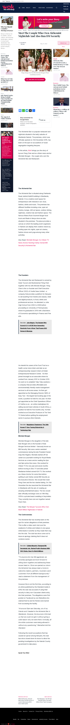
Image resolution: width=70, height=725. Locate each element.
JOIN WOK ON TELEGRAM (36, 79)
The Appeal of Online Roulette (6, 117)
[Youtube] (68, 1)
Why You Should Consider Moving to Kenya (7, 29)
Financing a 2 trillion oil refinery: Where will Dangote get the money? (61, 112)
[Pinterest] (16, 26)
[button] (56, 7)
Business (4, 24)
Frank (13, 724)
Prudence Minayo (23, 43)
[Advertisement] (35, 96)
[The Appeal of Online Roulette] (7, 125)
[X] (66, 1)
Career (2, 77)
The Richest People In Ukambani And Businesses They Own (7, 141)
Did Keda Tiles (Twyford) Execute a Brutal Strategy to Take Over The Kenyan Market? (60, 64)
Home (20, 30)
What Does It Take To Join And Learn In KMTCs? (7, 80)
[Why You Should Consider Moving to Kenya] (7, 20)
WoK (30, 150)
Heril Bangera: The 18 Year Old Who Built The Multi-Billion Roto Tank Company (44, 700)
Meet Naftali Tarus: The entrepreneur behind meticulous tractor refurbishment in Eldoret (7, 60)
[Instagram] (64, 1)
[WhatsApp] (16, 30)
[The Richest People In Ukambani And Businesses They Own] (7, 133)
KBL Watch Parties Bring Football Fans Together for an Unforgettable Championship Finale (7, 100)
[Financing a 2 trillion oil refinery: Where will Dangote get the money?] (61, 102)
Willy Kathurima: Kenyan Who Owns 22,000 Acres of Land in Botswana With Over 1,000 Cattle (26, 701)
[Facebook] (62, 1)
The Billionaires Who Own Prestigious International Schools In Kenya (7, 162)
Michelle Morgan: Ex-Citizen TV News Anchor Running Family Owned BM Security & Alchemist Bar (33, 242)
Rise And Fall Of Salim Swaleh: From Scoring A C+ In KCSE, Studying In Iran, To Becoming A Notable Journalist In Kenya (7, 173)
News (2, 93)
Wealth (25, 30)
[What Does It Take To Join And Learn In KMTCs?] (7, 88)
